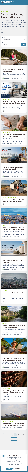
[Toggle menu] (25, 2)
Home (2, 8)
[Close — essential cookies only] (25, 456)
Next (13, 439)
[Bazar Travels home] (8, 2)
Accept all (9, 468)
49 (23, 435)
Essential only (18, 468)
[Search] (22, 2)
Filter (23, 44)
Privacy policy (8, 465)
